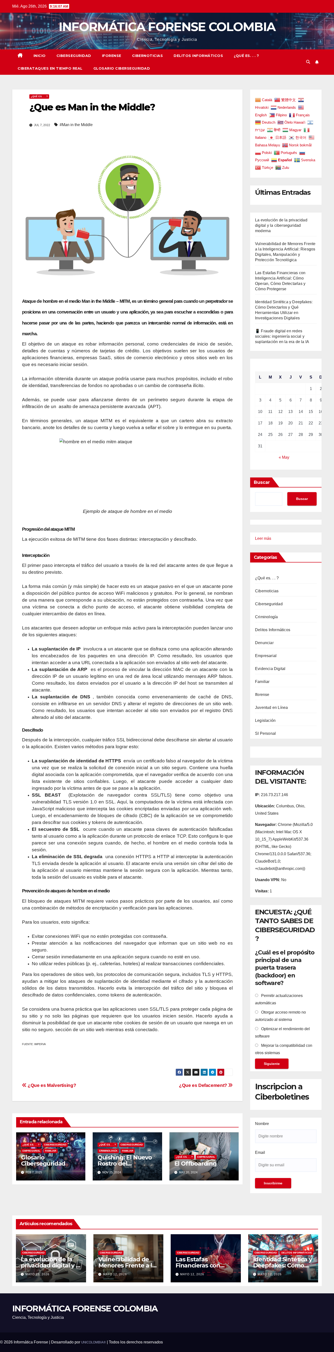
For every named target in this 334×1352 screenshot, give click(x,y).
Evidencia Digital (270, 669)
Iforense (111, 56)
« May (284, 457)
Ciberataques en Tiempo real (50, 68)
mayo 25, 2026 (37, 1274)
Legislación (265, 720)
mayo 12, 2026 (115, 1274)
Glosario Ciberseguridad (121, 68)
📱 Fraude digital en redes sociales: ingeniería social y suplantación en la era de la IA (282, 336)
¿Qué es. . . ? (246, 56)
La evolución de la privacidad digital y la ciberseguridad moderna (281, 225)
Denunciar (264, 643)
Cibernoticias (147, 56)
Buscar (262, 482)
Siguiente (272, 1064)
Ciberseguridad (73, 56)
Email (260, 1152)
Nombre (262, 1124)
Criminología (108, 1150)
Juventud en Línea (271, 707)
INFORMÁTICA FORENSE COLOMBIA (167, 26)
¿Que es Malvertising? (51, 1085)
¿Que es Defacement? (203, 1085)
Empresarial (31, 1150)
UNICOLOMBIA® (93, 1342)
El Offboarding (195, 1163)
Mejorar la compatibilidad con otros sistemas (283, 1049)
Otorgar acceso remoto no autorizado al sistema (280, 1016)
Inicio (39, 56)
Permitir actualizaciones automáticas (279, 999)
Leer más (263, 539)
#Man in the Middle (76, 125)
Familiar (50, 1150)
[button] (308, 62)
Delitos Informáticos (198, 56)
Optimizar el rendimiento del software (282, 1032)
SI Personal (265, 733)
